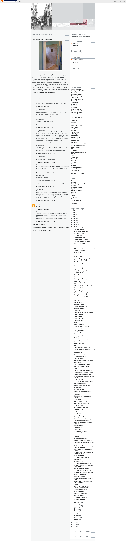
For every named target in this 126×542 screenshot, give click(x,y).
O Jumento (74, 150)
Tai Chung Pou (75, 170)
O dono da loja (75, 147)
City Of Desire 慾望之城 (80, 306)
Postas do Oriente (76, 198)
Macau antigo (75, 135)
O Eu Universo (75, 149)
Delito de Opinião (76, 109)
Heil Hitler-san (78, 459)
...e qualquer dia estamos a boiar (83, 372)
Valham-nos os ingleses (81, 239)
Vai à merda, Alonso (79, 237)
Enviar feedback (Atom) (45, 230)
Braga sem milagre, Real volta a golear (83, 435)
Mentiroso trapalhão (79, 328)
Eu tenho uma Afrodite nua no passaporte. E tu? (82, 268)
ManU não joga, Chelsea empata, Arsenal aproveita (83, 482)
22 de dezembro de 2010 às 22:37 (45, 143)
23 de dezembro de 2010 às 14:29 (45, 200)
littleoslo (73, 130)
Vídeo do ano (78, 362)
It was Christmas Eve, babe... (82, 275)
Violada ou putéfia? (79, 343)
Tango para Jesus (79, 405)
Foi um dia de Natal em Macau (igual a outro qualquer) (84, 249)
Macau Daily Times (76, 190)
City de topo (77, 415)
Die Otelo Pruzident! (76, 112)
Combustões (74, 101)
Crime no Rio (77, 252)
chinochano (74, 97)
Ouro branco (77, 399)
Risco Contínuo (75, 163)
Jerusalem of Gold (79, 233)
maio (76, 512)
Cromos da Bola (75, 105)
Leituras (76, 484)
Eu (72, 115)
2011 (74, 224)
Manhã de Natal (78, 273)
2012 (74, 222)
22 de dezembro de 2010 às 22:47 (45, 162)
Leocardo (38, 203)
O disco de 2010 (78, 379)
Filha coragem (78, 316)
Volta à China (77, 345)
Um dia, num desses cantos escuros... (82, 393)
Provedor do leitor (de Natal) (82, 241)
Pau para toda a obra (77, 158)
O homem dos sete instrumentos (83, 472)
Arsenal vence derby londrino (82, 247)
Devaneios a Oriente (76, 110)
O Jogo (73, 193)
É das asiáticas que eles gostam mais (83, 397)
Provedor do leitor (79, 308)
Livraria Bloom (75, 132)
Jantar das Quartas (76, 125)
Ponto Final (74, 197)
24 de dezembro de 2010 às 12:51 (45, 221)
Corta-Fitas (74, 104)
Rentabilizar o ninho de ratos (82, 385)
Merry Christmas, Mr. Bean (81, 271)
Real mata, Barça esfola (80, 401)
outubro (76, 504)
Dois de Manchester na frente (82, 254)
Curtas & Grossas (78, 59)
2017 (74, 212)
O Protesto (74, 154)
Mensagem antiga (64, 227)
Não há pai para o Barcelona (82, 332)
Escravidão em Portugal (81, 293)
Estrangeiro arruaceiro (80, 284)
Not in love (77, 300)
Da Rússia (74, 107)
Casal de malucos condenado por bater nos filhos (83, 453)
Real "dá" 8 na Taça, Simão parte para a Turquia (83, 290)
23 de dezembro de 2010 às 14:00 (45, 186)
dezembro (77, 228)
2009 (74, 522)
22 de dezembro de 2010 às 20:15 (45, 127)
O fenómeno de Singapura (81, 457)
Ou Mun (73, 195)
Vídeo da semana (79, 330)
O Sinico (73, 155)
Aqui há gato (77, 413)
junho (76, 510)
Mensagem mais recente (39, 227)
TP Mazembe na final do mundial (83, 381)
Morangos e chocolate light (79, 144)
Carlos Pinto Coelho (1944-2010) (83, 370)
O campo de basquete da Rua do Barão (83, 422)
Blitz (72, 180)
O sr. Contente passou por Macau (83, 364)
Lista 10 (73, 129)
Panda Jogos (74, 157)
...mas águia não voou (80, 336)
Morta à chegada (78, 264)
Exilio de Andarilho (76, 117)
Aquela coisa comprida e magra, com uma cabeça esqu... (83, 419)
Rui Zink (73, 165)
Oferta (75, 322)
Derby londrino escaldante (81, 403)
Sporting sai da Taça (80, 417)
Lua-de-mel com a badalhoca (82, 296)
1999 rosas (77, 298)
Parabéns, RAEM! (79, 320)
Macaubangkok (75, 139)
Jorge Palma (74, 127)
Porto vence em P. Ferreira (81, 326)
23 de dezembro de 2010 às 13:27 (45, 172)
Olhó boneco (77, 387)
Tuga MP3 (74, 202)
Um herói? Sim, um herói (81, 407)
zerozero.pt (74, 203)
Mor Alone (74, 142)
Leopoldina (77, 310)
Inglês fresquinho (79, 324)
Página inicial (52, 227)
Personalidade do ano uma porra (83, 360)
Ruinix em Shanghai (77, 167)
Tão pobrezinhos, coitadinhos (82, 374)
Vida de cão (77, 429)
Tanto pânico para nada (80, 295)
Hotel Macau (74, 122)
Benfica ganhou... (79, 338)
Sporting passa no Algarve (81, 468)
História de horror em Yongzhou (83, 440)
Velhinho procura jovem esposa (83, 258)
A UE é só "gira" (78, 409)
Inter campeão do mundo (81, 340)
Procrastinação (78, 235)
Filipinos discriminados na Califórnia (84, 442)
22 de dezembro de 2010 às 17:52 (45, 117)
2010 (74, 226)
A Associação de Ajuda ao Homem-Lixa (84, 377)
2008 (74, 524)
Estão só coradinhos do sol (82, 347)
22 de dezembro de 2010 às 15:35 (45, 106)
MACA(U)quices (75, 134)
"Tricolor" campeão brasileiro (82, 470)
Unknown (75, 45)
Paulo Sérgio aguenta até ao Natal (83, 312)
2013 (74, 220)
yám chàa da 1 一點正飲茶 (78, 173)
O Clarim (73, 192)
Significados (74, 168)
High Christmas (78, 425)
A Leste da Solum (76, 89)
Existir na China (75, 119)
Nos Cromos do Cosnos (78, 145)
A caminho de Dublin (80, 354)
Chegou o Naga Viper (80, 474)
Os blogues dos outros (80, 341)
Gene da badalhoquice (80, 489)
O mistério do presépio (80, 438)
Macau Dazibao (75, 137)
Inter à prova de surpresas (81, 366)
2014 (74, 218)
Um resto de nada (79, 389)
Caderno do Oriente (76, 94)
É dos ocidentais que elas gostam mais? (83, 449)
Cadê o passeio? (78, 314)
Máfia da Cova (75, 140)
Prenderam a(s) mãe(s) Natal (82, 260)
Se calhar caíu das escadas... (82, 262)
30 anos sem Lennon (80, 444)
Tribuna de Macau (76, 200)
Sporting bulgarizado (80, 356)
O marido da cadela (79, 499)
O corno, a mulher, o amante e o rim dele (84, 350)
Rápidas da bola (78, 302)
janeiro (76, 519)
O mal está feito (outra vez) (78, 152)
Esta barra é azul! (76, 114)
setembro (77, 506)
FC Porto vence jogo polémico (82, 463)
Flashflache (74, 120)
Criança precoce (78, 276)
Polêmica (73, 162)
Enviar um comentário (38, 224)
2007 (74, 526)
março (76, 515)
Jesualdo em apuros (80, 334)
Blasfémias (74, 92)
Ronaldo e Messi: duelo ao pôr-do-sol (84, 478)
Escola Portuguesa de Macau (79, 184)
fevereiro (77, 517)
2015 (74, 216)
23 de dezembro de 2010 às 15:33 (45, 209)
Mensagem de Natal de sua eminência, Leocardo (81, 279)
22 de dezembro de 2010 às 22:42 (45, 153)
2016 (74, 214)
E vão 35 (76, 368)
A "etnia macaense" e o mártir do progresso (83, 466)
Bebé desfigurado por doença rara (83, 282)
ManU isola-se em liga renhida (82, 391)
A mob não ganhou (79, 304)
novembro (77, 502)
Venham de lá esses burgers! (82, 433)
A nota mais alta (78, 266)
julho (76, 508)
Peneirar (73, 160)
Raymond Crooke (79, 287)
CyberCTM (74, 182)
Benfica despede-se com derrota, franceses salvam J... (83, 446)
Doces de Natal (78, 256)
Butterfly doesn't (78, 352)
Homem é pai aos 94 (80, 243)
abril (75, 513)
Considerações (75, 102)
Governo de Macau (76, 187)
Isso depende (75, 124)
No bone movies (78, 461)
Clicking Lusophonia (77, 99)
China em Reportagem (77, 96)
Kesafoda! (75, 61)
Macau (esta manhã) (79, 495)
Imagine (76, 411)
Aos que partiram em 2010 (81, 231)
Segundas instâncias (80, 383)
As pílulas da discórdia (80, 431)
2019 (74, 210)
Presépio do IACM (79, 318)
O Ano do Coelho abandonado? (83, 286)
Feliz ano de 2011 (79, 229)
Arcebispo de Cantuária (77, 91)
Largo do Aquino (79, 358)
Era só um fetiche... (79, 476)
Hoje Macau (74, 189)
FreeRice (73, 185)
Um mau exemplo (79, 245)
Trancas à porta (75, 172)
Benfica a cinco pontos (80, 493)
